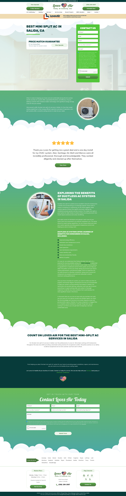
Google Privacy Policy (65, 494)
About (88, 12)
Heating (41, 12)
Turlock (92, 460)
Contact (96, 12)
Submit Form (63, 433)
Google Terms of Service (77, 494)
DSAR (87, 493)
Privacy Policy (87, 67)
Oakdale (57, 460)
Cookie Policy (83, 493)
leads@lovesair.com (86, 66)
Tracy (86, 460)
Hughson (75, 458)
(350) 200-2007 (76, 424)
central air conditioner (63, 372)
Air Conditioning (31, 12)
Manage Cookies (75, 493)
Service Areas (58, 12)
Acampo (44, 458)
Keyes (81, 458)
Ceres (49, 458)
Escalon (60, 458)
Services (49, 12)
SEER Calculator (80, 12)
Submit (88, 77)
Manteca (44, 460)
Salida (75, 460)
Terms (69, 493)
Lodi (92, 458)
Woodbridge (52, 462)
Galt (65, 458)
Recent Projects (69, 12)
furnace (89, 370)
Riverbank (69, 460)
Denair (54, 458)
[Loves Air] (63, 6)
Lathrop (87, 458)
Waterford (44, 462)
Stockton (81, 460)
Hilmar (70, 458)
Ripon (62, 460)
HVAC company (85, 263)
